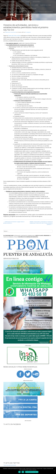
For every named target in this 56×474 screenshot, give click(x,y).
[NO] (54, 470)
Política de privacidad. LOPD (32, 472)
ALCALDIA (20, 1)
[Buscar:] (28, 231)
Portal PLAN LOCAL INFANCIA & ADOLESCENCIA (40, 12)
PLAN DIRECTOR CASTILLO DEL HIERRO (28, 5)
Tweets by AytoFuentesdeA (9, 465)
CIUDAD (28, 1)
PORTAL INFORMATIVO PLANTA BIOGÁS (25, 8)
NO (23, 472)
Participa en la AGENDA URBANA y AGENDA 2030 (13, 12)
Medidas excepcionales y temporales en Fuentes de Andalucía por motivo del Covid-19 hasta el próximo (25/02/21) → (41, 223)
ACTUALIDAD (36, 1)
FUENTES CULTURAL (45, 5)
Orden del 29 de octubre (14, 35)
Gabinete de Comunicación (10, 32)
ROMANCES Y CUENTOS (7, 8)
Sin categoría (28, 32)
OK (19, 472)
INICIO (2, 1)
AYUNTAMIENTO (11, 1)
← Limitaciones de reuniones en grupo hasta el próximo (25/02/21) (13, 222)
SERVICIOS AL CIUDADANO (8, 5)
